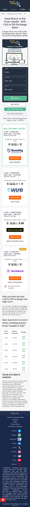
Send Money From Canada (14, 13)
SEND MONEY (15, 158)
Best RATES (15, 104)
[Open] (25, 81)
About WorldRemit (15, 282)
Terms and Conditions (15, 426)
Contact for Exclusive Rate (15, 417)
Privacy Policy (15, 424)
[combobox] (12, 81)
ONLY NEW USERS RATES (15, 114)
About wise (15, 201)
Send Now (23, 338)
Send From (7, 77)
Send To (7, 85)
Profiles (23, 9)
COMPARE (17, 98)
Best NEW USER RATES (15, 109)
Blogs (15, 422)
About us (15, 419)
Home (5, 9)
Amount (6, 68)
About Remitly (15, 162)
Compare (13, 9)
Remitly (21, 309)
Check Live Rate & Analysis (11, 375)
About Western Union (15, 241)
